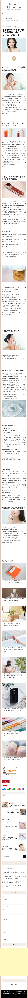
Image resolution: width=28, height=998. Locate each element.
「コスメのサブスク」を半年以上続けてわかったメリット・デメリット (9, 827)
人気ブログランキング (6, 774)
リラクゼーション (5, 919)
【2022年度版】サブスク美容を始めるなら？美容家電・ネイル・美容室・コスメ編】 (13, 733)
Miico (14, 61)
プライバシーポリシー (19, 994)
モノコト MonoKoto (16, 991)
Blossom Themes (21, 993)
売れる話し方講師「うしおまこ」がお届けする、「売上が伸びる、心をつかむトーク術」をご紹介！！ (14, 882)
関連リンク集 (14, 984)
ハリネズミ (4, 932)
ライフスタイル (5, 935)
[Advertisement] (14, 962)
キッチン (3, 909)
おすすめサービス (5, 939)
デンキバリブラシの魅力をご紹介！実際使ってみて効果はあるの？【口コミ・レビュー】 (13, 710)
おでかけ (3, 916)
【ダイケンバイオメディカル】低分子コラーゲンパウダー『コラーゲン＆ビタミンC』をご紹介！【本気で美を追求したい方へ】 (14, 873)
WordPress (11, 994)
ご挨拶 (3, 896)
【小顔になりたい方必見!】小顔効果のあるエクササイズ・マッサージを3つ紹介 (10, 849)
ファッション (4, 912)
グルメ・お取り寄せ (5, 902)
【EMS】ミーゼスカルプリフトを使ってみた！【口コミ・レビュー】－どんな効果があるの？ (13, 649)
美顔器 (4, 795)
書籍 (2, 929)
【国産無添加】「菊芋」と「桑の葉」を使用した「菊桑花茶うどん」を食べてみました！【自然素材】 (14, 877)
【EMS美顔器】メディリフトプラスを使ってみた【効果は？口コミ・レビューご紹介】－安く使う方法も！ (13, 675)
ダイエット (9, 846)
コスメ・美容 (14, 26)
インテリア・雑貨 (5, 906)
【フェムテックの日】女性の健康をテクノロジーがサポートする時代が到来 (14, 886)
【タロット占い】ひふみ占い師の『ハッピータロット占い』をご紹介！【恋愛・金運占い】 (14, 867)
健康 (2, 922)
